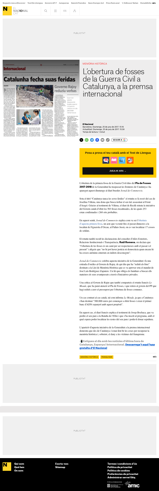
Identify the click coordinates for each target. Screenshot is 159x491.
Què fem (19, 467)
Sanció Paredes (78, 3)
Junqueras (64, 3)
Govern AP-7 (51, 3)
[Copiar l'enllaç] (108, 140)
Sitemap (60, 467)
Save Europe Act (96, 3)
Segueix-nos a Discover (14, 3)
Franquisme (106, 357)
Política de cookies (118, 471)
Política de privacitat (119, 467)
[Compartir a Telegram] (92, 140)
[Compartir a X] (81, 140)
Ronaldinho (146, 3)
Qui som (19, 464)
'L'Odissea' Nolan (130, 3)
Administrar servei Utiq (121, 477)
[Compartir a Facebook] (97, 140)
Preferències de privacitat (122, 474)
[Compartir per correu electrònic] (102, 140)
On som (18, 471)
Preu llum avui (113, 3)
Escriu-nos (61, 464)
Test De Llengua (35, 3)
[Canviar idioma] (65, 10)
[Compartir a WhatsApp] (87, 140)
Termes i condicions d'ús (122, 464)
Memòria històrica (89, 357)
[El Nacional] (7, 10)
